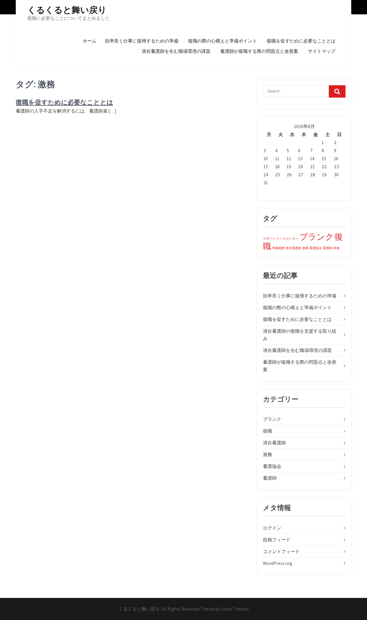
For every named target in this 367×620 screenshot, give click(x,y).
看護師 (327, 248)
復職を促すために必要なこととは (301, 41)
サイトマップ (321, 51)
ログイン (272, 528)
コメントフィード (281, 552)
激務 (305, 248)
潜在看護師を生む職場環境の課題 (176, 51)
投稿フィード (276, 540)
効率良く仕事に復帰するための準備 (141, 41)
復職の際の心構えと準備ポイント (222, 41)
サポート (269, 239)
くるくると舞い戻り (67, 10)
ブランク (316, 236)
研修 (336, 248)
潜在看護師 (293, 248)
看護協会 (315, 248)
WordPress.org (277, 563)
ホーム (89, 41)
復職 (267, 431)
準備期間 (278, 248)
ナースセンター (287, 239)
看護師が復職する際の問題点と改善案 (259, 51)
